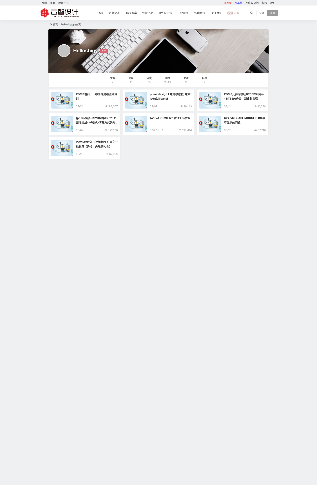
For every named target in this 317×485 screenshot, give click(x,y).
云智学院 (182, 13)
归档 (264, 2)
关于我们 (216, 13)
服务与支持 (165, 13)
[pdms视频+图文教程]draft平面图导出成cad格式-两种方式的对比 (96, 122)
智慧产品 (147, 13)
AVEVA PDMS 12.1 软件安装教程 (170, 118)
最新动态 (114, 13)
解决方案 (131, 13)
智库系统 (199, 13)
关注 (103, 51)
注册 (52, 2)
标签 (272, 2)
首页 (101, 13)
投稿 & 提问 (252, 2)
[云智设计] (59, 13)
